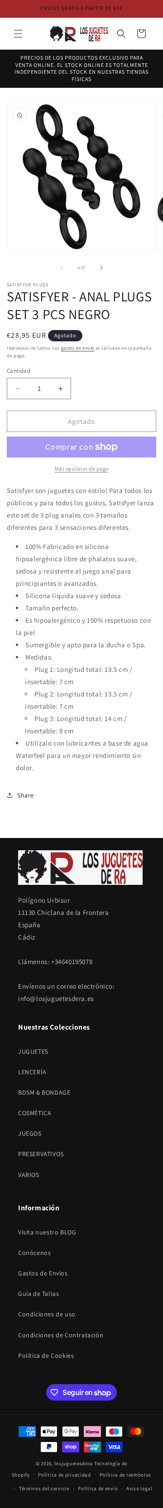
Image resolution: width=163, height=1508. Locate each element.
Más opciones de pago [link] (82, 468)
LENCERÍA (32, 1072)
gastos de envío (78, 348)
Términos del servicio (44, 1488)
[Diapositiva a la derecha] (101, 268)
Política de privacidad (64, 1475)
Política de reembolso (126, 1475)
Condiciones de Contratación (60, 1335)
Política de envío (98, 1488)
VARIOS (28, 1175)
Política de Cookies (46, 1355)
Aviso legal (139, 1488)
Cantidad (18, 371)
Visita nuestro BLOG (47, 1232)
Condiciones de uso (47, 1314)
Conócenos (34, 1253)
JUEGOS (30, 1133)
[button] (18, 34)
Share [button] (25, 795)
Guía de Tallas (38, 1294)
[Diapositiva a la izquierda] (62, 268)
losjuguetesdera (73, 1463)
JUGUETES (33, 1051)
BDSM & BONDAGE (44, 1092)
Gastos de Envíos (43, 1273)
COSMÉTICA (34, 1113)
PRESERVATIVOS (41, 1154)
